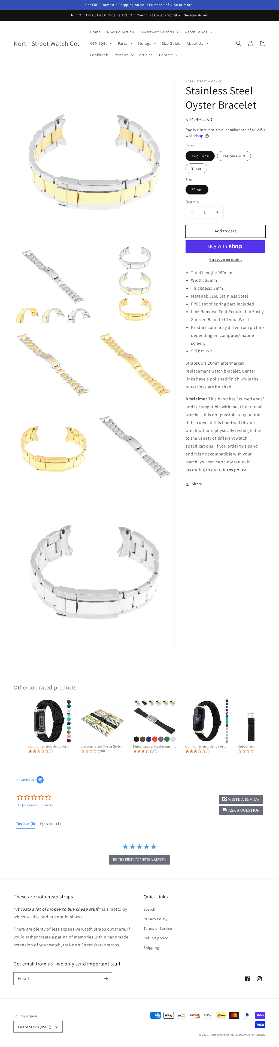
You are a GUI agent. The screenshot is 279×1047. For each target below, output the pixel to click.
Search (150, 909)
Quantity (192, 201)
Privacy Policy (155, 918)
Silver (196, 168)
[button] (239, 43)
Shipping (151, 947)
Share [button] (197, 483)
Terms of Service (158, 928)
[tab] (25, 825)
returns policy (232, 470)
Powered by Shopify (252, 1035)
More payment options (225, 259)
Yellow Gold (234, 156)
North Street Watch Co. (224, 1035)
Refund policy (156, 937)
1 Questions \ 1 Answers (35, 805)
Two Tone (200, 156)
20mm (197, 189)
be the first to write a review (139, 860)
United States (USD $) (34, 1027)
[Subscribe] (106, 979)
